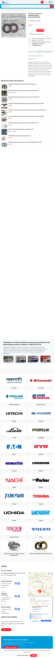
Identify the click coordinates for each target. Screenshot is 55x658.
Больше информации (22, 655)
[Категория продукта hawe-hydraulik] (14, 531)
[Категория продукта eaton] (14, 448)
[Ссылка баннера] (8, 359)
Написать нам (6, 629)
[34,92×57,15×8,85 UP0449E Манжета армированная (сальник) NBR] (4, 106)
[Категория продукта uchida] (14, 514)
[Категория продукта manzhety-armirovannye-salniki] (41, 547)
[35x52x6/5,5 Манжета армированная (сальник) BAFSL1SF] (4, 99)
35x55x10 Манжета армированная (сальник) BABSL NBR (23, 90)
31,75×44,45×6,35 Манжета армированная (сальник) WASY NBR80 (26, 116)
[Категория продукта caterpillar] (41, 431)
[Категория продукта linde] (14, 431)
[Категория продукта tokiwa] (14, 498)
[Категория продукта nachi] (14, 481)
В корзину (40, 30)
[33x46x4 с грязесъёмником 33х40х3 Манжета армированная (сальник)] (4, 112)
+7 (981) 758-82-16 (6, 597)
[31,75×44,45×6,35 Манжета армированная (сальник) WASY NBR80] (4, 119)
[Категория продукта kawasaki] (41, 382)
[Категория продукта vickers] (41, 514)
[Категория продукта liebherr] (41, 464)
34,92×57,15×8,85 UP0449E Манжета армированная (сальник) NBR (26, 103)
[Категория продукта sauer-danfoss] (41, 398)
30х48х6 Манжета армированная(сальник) (19, 135)
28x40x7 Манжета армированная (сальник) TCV (21, 129)
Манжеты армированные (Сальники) (15, 10)
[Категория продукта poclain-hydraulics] (14, 398)
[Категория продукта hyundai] (41, 415)
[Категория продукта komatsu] (14, 464)
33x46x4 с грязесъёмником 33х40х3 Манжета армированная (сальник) (27, 110)
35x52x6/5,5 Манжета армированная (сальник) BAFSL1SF (23, 97)
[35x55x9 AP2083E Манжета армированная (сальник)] (4, 87)
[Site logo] (5, 2)
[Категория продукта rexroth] (14, 382)
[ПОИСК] (51, 6)
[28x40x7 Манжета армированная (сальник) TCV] (4, 132)
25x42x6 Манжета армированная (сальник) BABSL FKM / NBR (24, 142)
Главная (3, 10)
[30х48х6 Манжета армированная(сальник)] (4, 138)
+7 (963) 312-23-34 (36, 45)
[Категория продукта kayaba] (41, 448)
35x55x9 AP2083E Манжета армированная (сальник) (22, 84)
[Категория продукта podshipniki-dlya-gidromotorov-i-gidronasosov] (14, 548)
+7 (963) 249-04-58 (6, 609)
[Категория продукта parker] (41, 481)
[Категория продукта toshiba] (41, 498)
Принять (33, 655)
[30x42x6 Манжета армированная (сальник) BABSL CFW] (4, 125)
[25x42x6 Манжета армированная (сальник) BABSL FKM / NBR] (4, 145)
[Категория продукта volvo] (41, 531)
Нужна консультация (11, 647)
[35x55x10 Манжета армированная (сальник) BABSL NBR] (4, 93)
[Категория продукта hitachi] (14, 415)
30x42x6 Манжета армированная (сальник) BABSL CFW (23, 123)
